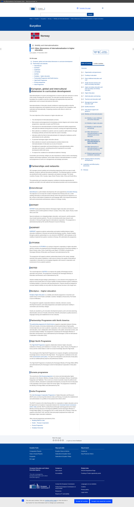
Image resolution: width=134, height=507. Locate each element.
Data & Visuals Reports (36, 453)
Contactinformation (104, 52)
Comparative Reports (35, 451)
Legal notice (84, 492)
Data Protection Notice (87, 453)
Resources (58, 491)
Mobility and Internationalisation (61, 18)
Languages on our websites (88, 484)
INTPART (37, 67)
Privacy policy (85, 489)
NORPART (37, 70)
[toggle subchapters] (81, 72)
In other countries (98, 63)
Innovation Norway (72, 191)
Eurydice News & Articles (62, 451)
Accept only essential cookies (101, 501)
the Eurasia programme (46, 376)
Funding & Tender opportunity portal (91, 473)
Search (90, 14)
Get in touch (58, 470)
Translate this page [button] (84, 8)
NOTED (36, 74)
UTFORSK (37, 72)
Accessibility (58, 473)
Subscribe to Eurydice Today (63, 456)
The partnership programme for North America (42, 324)
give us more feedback (75, 440)
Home (31, 18)
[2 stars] (54, 440)
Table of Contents (86, 63)
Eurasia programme (39, 82)
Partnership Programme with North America (46, 78)
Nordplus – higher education (42, 76)
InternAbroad (37, 65)
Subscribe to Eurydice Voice (63, 453)
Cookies (83, 486)
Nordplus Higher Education (37, 294)
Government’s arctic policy (40, 356)
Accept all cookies (82, 501)
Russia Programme (37, 425)
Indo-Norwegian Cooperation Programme (43, 395)
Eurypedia (43, 18)
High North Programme (40, 80)
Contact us (84, 451)
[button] (103, 8)
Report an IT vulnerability (62, 494)
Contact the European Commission (65, 484)
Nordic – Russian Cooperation (40, 423)
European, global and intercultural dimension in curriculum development (52, 61)
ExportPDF (95, 52)
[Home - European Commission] (48, 8)
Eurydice (37, 18)
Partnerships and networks (40, 63)
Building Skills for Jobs (38, 420)
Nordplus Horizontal (37, 428)
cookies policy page (51, 500)
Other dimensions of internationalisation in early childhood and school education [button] (0, 49)
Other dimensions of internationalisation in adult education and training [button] (133, 49)
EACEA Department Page (88, 470)
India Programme (39, 84)
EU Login (32, 459)
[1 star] (53, 440)
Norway (50, 18)
